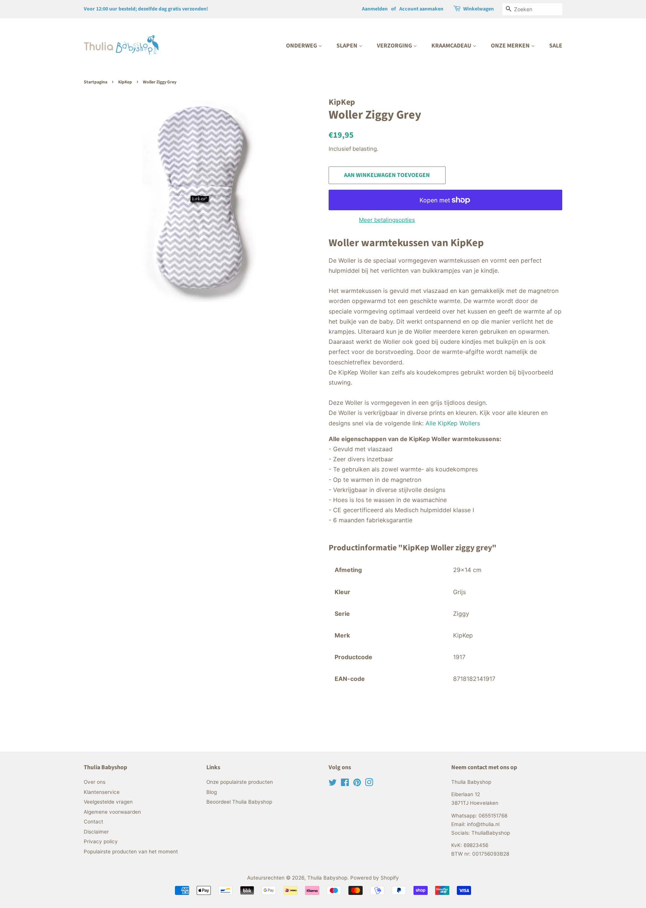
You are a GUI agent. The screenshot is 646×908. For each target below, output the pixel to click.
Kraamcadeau (452, 46)
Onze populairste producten (239, 782)
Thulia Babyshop (327, 878)
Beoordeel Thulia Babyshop (239, 802)
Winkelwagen (478, 9)
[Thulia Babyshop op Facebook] (345, 784)
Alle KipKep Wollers (452, 423)
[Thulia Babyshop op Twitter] (333, 784)
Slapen (347, 46)
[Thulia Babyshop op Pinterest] (357, 784)
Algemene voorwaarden (112, 812)
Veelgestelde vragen (108, 802)
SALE (555, 46)
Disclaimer (96, 832)
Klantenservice (102, 792)
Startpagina (95, 82)
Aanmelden (375, 9)
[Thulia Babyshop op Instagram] (369, 784)
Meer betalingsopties (387, 219)
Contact (93, 822)
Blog (211, 792)
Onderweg (302, 46)
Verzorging (395, 46)
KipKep (125, 82)
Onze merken (511, 46)
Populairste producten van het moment (131, 852)
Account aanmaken (421, 9)
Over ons (94, 782)
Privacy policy (101, 841)
